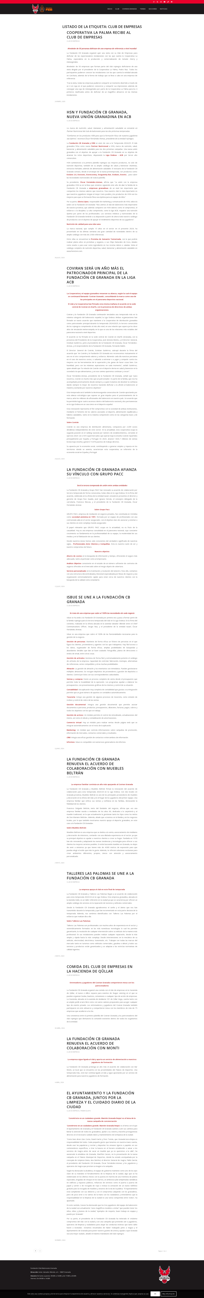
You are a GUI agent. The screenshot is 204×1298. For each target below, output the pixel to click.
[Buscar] (171, 9)
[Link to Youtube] (164, 2)
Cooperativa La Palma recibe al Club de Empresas (99, 35)
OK (155, 1294)
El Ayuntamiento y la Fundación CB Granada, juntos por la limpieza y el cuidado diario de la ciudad (101, 1100)
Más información (168, 1294)
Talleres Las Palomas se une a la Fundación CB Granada (100, 875)
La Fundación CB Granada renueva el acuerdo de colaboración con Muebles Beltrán (95, 766)
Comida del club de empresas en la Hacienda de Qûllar (100, 969)
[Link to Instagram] (161, 2)
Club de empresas (73, 41)
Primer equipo (85, 1111)
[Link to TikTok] (168, 2)
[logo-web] (42, 9)
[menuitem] (110, 9)
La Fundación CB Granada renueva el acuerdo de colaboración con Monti (93, 1043)
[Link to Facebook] (154, 2)
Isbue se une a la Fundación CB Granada (98, 599)
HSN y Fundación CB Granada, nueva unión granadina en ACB (99, 114)
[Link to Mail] (171, 2)
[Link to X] (157, 2)
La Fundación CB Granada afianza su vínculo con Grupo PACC (102, 472)
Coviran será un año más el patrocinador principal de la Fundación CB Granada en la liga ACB (101, 275)
